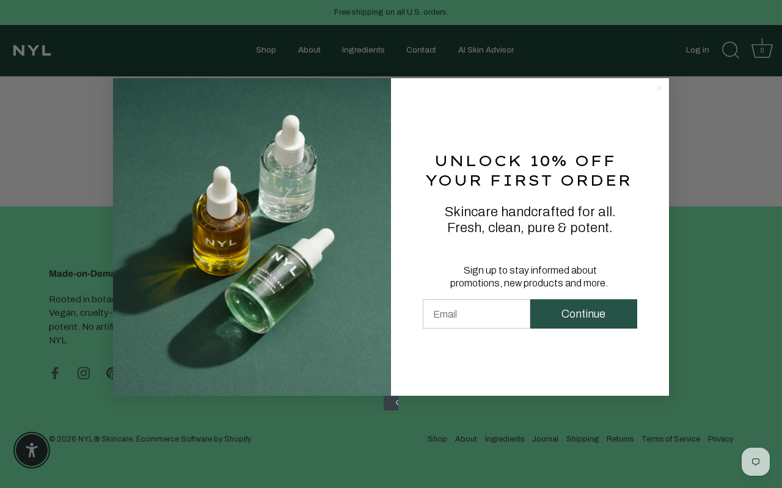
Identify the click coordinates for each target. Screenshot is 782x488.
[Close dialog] (659, 88)
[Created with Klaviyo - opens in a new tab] (391, 403)
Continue (583, 314)
